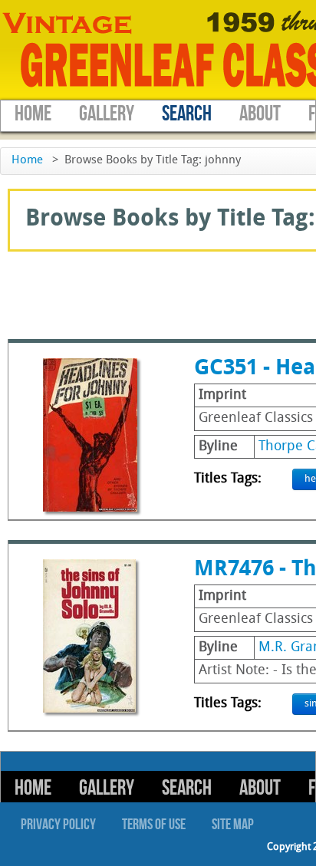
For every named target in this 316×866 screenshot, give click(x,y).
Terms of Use (154, 824)
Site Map (233, 824)
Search (187, 114)
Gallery (106, 114)
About (260, 114)
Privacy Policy (58, 824)
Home (33, 114)
